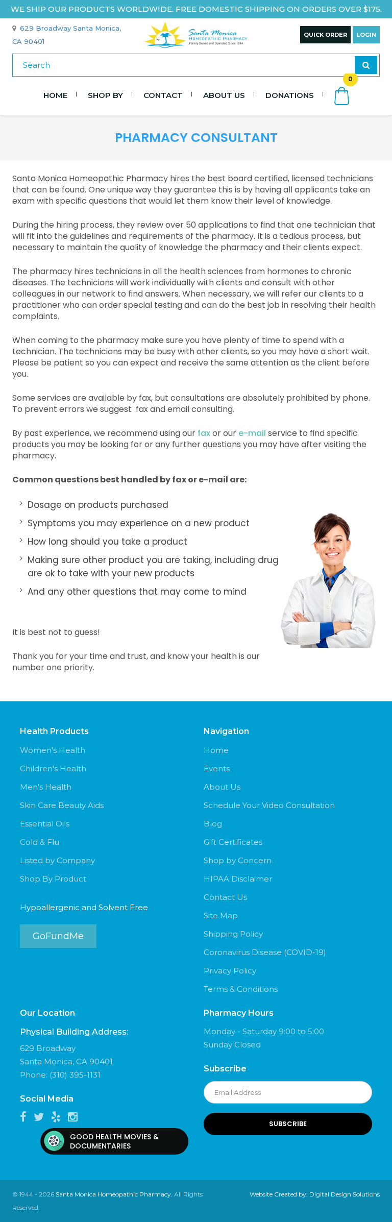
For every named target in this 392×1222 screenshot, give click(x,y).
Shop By (105, 95)
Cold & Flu (39, 842)
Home (55, 95)
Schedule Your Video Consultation (269, 805)
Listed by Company (57, 860)
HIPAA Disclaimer (238, 879)
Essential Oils (44, 823)
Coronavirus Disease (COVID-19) (265, 952)
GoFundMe (58, 936)
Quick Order (325, 34)
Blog (213, 823)
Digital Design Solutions (344, 1194)
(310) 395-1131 (75, 1075)
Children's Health (53, 768)
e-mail (252, 433)
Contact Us (225, 897)
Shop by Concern (238, 860)
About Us (224, 95)
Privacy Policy (230, 970)
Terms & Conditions (241, 989)
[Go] (366, 65)
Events (217, 768)
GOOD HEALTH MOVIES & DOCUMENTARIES (114, 1141)
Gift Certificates (233, 842)
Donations (289, 95)
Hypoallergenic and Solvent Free (84, 907)
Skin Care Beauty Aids (62, 805)
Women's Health (52, 750)
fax (204, 433)
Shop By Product (53, 879)
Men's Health (45, 787)
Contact (163, 95)
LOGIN (366, 34)
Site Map (221, 915)
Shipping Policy (233, 934)
